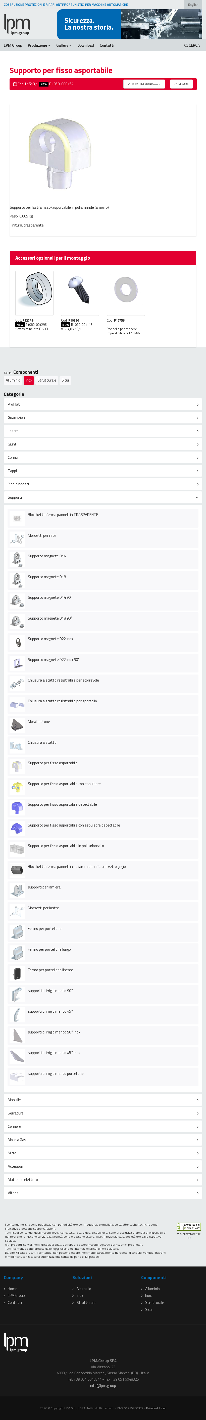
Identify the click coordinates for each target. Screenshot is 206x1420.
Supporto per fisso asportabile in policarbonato (66, 846)
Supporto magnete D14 (47, 556)
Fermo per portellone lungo (49, 949)
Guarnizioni (17, 417)
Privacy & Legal (156, 1408)
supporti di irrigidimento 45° (50, 1011)
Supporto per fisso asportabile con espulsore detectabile (74, 825)
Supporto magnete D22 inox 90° (54, 659)
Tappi (12, 471)
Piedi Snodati (18, 484)
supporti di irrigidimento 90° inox (54, 1032)
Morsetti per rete (42, 535)
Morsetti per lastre (43, 908)
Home (12, 1289)
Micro (12, 1153)
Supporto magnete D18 (47, 577)
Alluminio (13, 380)
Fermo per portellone (45, 928)
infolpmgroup (103, 1385)
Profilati (14, 404)
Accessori (15, 1166)
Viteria (13, 1193)
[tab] (103, 404)
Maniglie (14, 1100)
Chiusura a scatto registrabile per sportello (62, 701)
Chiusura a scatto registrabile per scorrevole (63, 680)
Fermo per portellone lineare (50, 970)
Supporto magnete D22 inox (50, 639)
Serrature (16, 1113)
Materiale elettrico (23, 1179)
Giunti (12, 444)
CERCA (194, 45)
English (193, 4)
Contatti (107, 45)
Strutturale (46, 380)
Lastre (13, 431)
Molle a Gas (17, 1140)
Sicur (65, 380)
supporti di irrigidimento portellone (56, 1073)
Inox (29, 380)
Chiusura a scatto (42, 742)
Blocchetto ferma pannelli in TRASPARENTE (63, 514)
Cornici (13, 457)
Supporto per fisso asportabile (53, 763)
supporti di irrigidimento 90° (50, 991)
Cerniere (14, 1126)
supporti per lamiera (44, 887)
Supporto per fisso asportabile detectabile (62, 804)
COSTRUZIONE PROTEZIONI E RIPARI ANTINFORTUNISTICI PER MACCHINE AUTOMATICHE (66, 4)
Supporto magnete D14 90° (50, 597)
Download (85, 45)
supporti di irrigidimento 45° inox (54, 1053)
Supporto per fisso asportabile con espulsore (64, 784)
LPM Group (13, 45)
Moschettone (39, 721)
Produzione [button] (37, 45)
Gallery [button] (62, 45)
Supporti (15, 497)
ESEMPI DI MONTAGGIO (146, 84)
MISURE (183, 84)
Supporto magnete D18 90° (50, 618)
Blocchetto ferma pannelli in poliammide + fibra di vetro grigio (77, 866)
